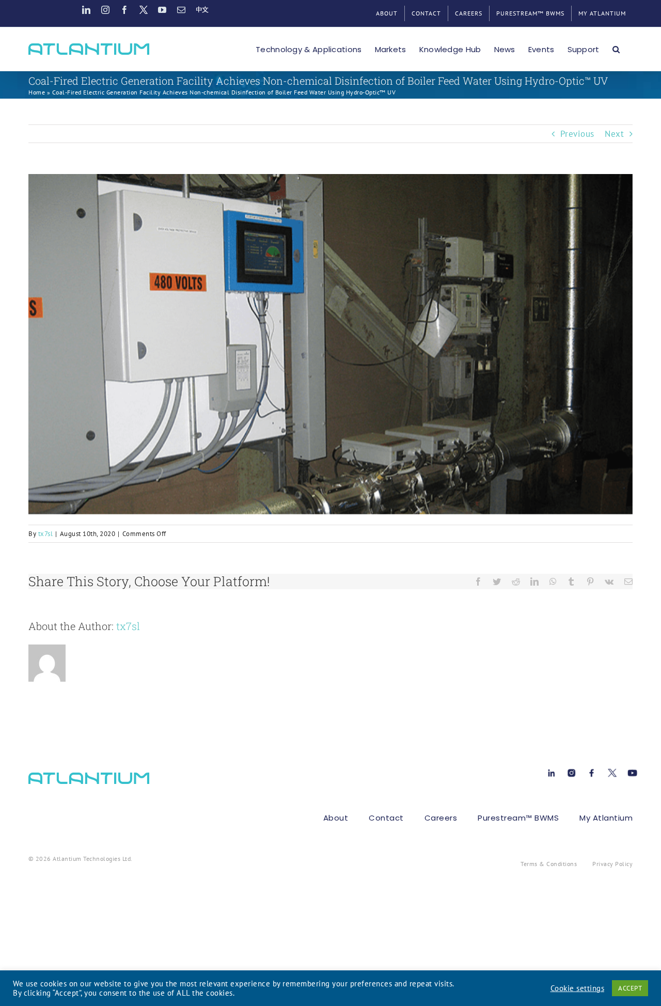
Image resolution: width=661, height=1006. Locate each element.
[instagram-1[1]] (571, 771)
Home (36, 92)
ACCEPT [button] (630, 988)
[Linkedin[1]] (551, 771)
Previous (577, 133)
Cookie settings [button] (577, 988)
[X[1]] (612, 771)
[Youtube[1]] (632, 771)
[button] (616, 49)
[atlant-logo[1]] (88, 776)
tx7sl (45, 533)
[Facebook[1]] (591, 771)
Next (614, 133)
